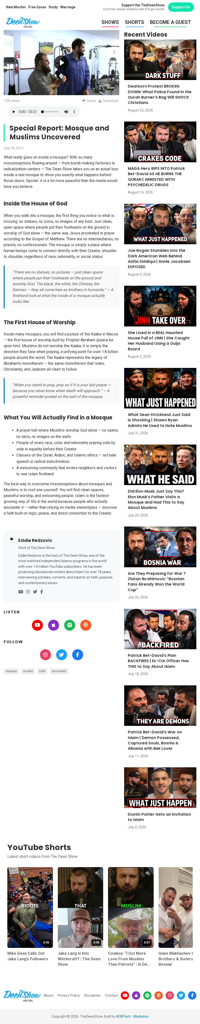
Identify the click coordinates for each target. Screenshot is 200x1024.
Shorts (134, 22)
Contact (111, 995)
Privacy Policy (69, 995)
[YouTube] (20, 592)
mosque (11, 671)
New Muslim (16, 7)
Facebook (77, 654)
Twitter (61, 654)
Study (53, 7)
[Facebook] (41, 592)
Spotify (69, 625)
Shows (110, 22)
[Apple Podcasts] (136, 995)
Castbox (85, 625)
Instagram (45, 654)
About (48, 995)
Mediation (141, 1016)
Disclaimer (92, 995)
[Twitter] (35, 592)
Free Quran (37, 7)
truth (42, 671)
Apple (53, 625)
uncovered (59, 671)
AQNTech (123, 1016)
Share (91, 101)
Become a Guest (170, 22)
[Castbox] (158, 995)
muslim (28, 671)
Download (110, 101)
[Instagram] (28, 592)
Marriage (67, 7)
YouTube (37, 625)
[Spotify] (147, 995)
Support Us (181, 7)
